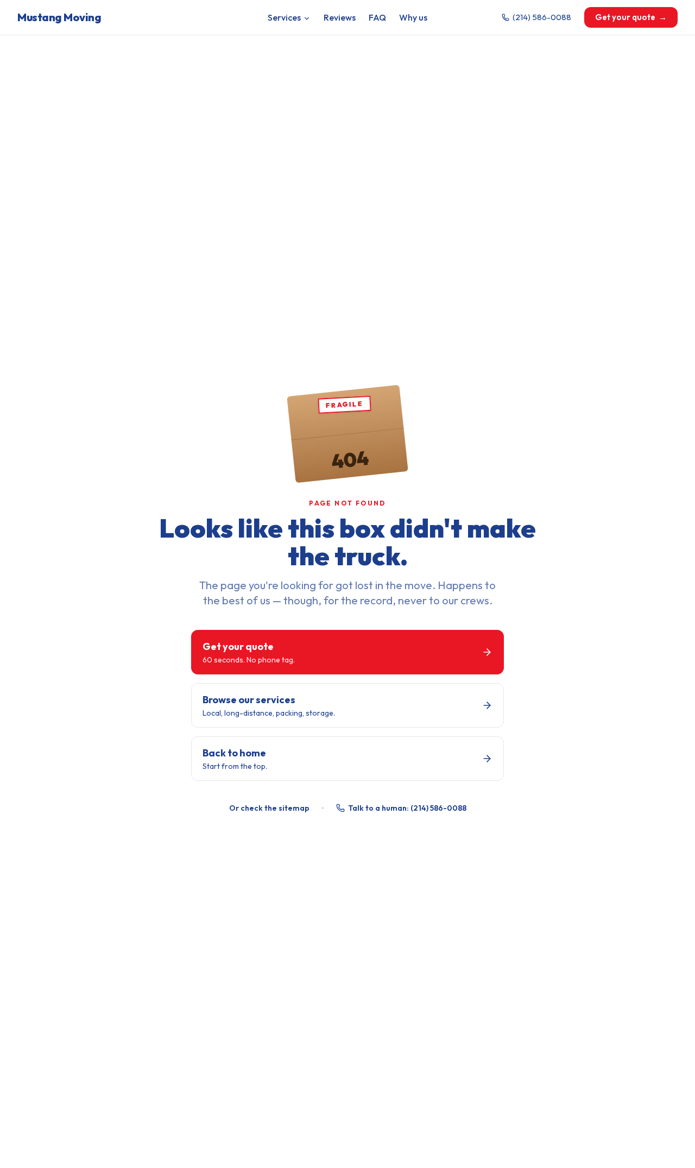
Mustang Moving (59, 17)
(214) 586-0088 (542, 17)
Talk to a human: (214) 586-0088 (407, 808)
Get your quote (631, 17)
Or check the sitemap (269, 808)
